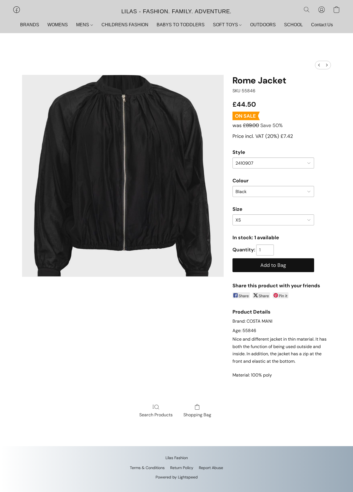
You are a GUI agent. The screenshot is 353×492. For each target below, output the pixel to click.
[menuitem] (319, 65)
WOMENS (57, 24)
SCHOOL (293, 24)
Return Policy (181, 467)
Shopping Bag (197, 415)
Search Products (156, 415)
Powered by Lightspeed (177, 477)
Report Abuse (211, 467)
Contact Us (322, 24)
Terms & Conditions (147, 467)
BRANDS (29, 24)
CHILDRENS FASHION (124, 24)
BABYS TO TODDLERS (181, 24)
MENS (83, 24)
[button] (176, 11)
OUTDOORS (263, 24)
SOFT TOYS (226, 24)
